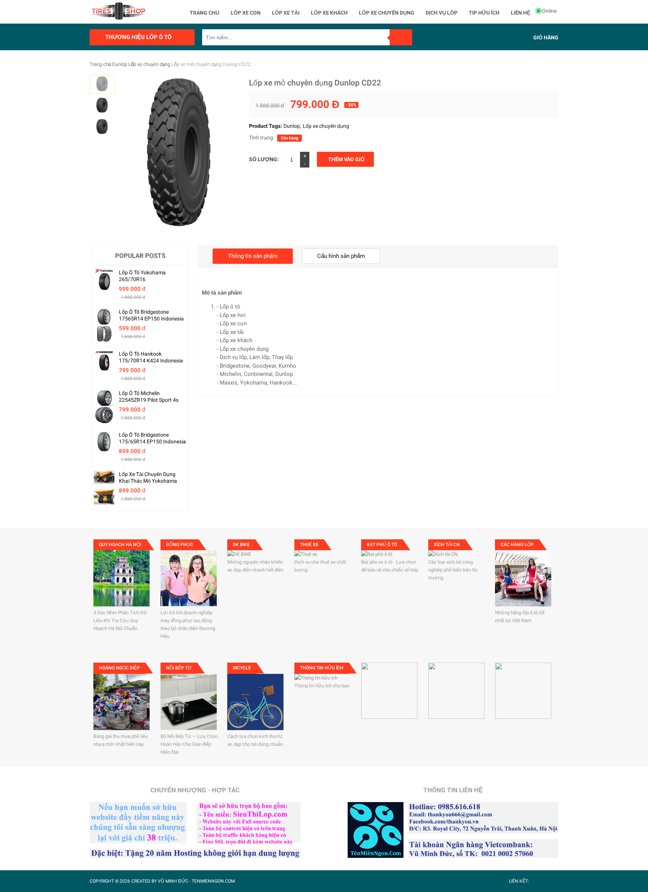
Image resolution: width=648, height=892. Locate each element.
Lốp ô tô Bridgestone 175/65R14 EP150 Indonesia (152, 438)
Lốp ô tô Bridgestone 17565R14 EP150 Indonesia (151, 315)
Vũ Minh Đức (173, 881)
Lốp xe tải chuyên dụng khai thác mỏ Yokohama (148, 477)
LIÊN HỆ (520, 13)
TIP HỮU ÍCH (484, 13)
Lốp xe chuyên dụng (149, 64)
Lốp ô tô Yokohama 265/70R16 (142, 275)
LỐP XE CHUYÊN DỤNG (386, 13)
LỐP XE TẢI (286, 13)
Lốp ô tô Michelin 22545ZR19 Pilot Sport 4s (148, 396)
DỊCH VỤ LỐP (442, 13)
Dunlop (119, 64)
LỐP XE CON (246, 13)
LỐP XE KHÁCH (329, 13)
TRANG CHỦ (204, 13)
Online (549, 11)
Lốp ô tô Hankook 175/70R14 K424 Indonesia (151, 357)
